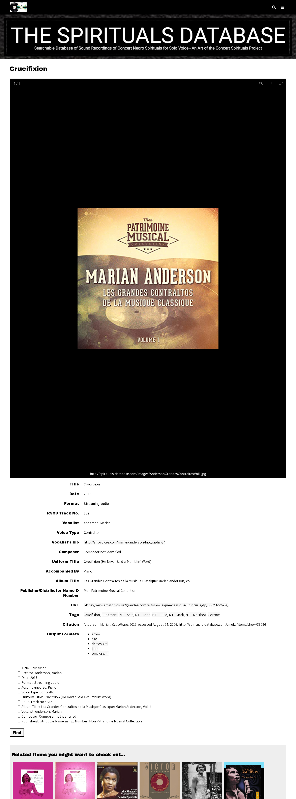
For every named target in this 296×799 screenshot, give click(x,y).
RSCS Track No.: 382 (37, 701)
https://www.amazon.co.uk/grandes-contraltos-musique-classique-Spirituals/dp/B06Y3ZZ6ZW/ (156, 605)
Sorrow (214, 614)
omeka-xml (100, 653)
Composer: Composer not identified (49, 716)
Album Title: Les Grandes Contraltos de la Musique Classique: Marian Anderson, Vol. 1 (86, 706)
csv (94, 639)
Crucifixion (92, 614)
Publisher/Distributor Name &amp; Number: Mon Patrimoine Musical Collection (82, 721)
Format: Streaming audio (40, 682)
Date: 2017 (29, 677)
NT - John (142, 614)
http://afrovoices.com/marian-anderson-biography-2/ (124, 542)
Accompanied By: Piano (39, 687)
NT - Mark (176, 614)
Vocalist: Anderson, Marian (42, 711)
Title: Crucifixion (34, 668)
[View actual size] (261, 83)
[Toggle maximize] (281, 83)
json (95, 648)
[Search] (274, 7)
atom (96, 634)
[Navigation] (282, 7)
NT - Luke (159, 614)
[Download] (271, 83)
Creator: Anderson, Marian (42, 672)
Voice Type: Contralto (38, 692)
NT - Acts (126, 614)
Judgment (110, 614)
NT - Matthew (196, 614)
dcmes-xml (100, 643)
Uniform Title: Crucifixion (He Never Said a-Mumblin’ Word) (66, 697)
